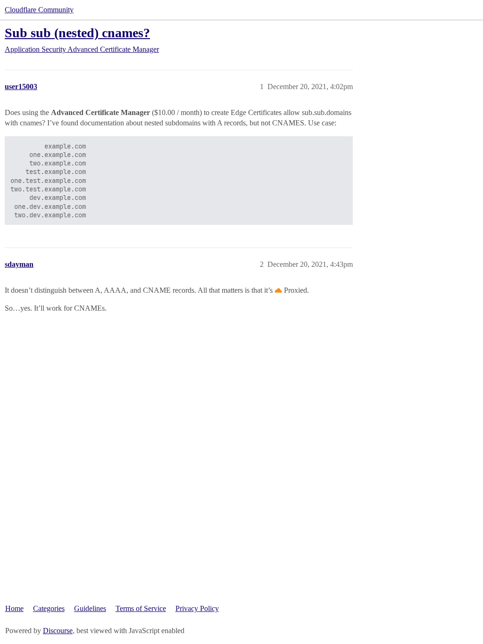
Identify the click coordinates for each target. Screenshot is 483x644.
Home (14, 608)
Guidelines (90, 608)
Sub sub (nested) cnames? (77, 32)
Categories (49, 608)
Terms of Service (141, 608)
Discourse (58, 631)
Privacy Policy (197, 608)
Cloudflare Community (39, 10)
